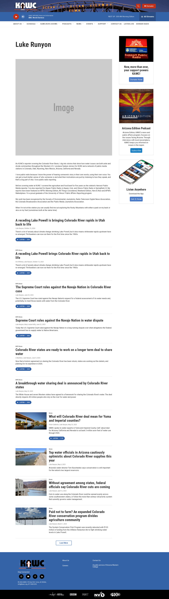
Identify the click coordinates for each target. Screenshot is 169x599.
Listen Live (129, 24)
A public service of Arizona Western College (105, 566)
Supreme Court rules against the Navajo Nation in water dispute (59, 320)
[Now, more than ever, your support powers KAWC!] (136, 49)
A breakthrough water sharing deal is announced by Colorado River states (62, 385)
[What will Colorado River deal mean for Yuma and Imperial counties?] (31, 420)
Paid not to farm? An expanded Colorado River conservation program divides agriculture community (77, 516)
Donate (149, 6)
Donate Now (136, 79)
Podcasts (67, 24)
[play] (16, 16)
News (78, 24)
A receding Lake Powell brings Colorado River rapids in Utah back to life (63, 256)
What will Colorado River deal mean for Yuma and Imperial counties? (80, 418)
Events (89, 24)
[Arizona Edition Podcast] (136, 106)
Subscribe (136, 150)
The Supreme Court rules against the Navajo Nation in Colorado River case (63, 289)
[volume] (23, 16)
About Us (17, 24)
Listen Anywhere (136, 189)
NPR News (19, 250)
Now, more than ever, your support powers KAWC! (136, 70)
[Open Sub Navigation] (23, 24)
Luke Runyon (20, 228)
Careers (65, 566)
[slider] (26, 16)
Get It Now (136, 199)
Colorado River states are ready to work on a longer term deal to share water (64, 352)
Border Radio (142, 24)
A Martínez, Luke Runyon (23, 358)
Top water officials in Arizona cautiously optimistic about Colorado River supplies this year (80, 456)
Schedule (31, 24)
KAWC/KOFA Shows (48, 24)
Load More (64, 543)
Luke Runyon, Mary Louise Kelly (26, 324)
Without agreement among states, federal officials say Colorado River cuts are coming (79, 485)
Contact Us (116, 24)
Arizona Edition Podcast (136, 128)
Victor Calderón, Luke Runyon (58, 424)
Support (102, 24)
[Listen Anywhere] (136, 172)
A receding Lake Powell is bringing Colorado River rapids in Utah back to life (60, 222)
